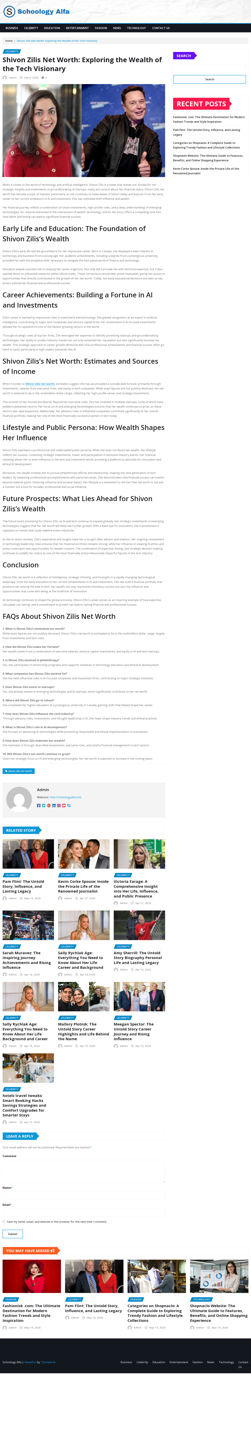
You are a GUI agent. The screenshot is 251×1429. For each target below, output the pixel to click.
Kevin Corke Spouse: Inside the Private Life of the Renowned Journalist (83, 886)
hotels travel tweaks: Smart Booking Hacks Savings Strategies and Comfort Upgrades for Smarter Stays (24, 1105)
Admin (13, 77)
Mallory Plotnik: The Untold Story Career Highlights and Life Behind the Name (83, 1031)
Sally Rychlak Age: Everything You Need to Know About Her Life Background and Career (25, 1031)
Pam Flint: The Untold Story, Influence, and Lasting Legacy (23, 886)
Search (184, 55)
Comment (9, 1156)
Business (12, 28)
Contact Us (161, 28)
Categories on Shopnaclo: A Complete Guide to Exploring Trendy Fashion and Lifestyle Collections (155, 1313)
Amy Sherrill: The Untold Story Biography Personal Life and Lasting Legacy (138, 957)
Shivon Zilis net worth (39, 384)
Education (52, 28)
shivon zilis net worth (20, 771)
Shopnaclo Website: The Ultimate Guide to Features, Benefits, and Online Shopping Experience (219, 1313)
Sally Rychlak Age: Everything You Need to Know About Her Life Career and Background (80, 960)
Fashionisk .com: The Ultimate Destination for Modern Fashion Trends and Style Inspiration (31, 1313)
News (117, 28)
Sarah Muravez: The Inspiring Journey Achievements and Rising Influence (27, 960)
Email (7, 1205)
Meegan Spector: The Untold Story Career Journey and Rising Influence (134, 1031)
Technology (136, 28)
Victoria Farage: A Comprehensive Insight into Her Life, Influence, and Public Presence (136, 889)
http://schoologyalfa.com (65, 797)
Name (7, 1188)
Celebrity (31, 28)
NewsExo (30, 1362)
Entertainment (77, 28)
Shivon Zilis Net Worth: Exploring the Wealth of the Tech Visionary (57, 40)
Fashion (101, 28)
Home (9, 40)
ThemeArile (48, 1362)
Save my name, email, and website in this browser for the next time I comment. (57, 1222)
